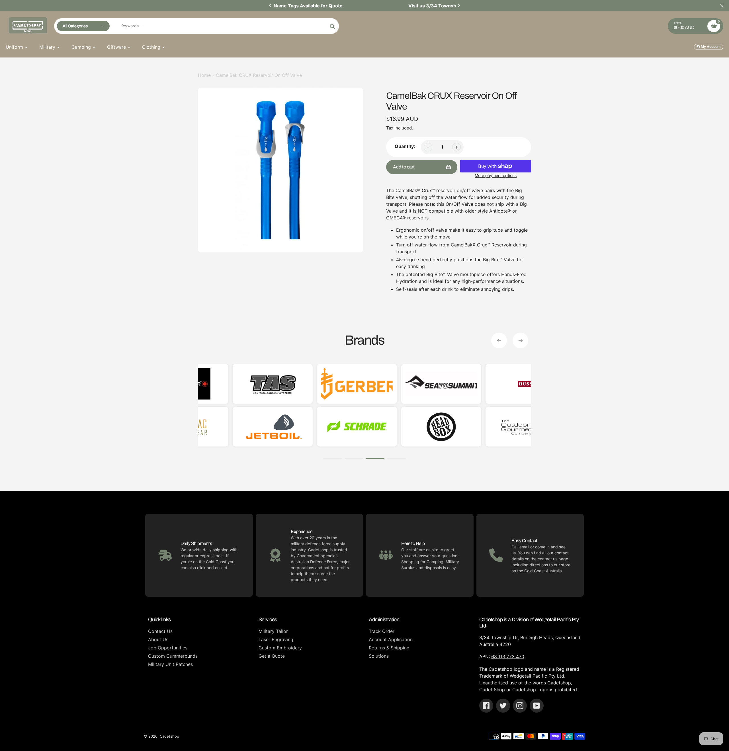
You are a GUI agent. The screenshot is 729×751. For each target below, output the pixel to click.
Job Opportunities (167, 648)
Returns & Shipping (389, 648)
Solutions (379, 656)
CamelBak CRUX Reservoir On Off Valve (259, 75)
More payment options (496, 175)
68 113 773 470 (507, 656)
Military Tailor (273, 631)
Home (204, 75)
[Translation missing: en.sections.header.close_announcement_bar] (722, 6)
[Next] (458, 6)
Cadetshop (169, 736)
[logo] (493, 384)
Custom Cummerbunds (173, 656)
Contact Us (160, 631)
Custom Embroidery (280, 648)
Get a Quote (272, 656)
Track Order (381, 631)
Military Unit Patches (170, 664)
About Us (158, 639)
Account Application (391, 639)
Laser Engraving (276, 639)
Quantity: (405, 146)
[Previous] (270, 6)
